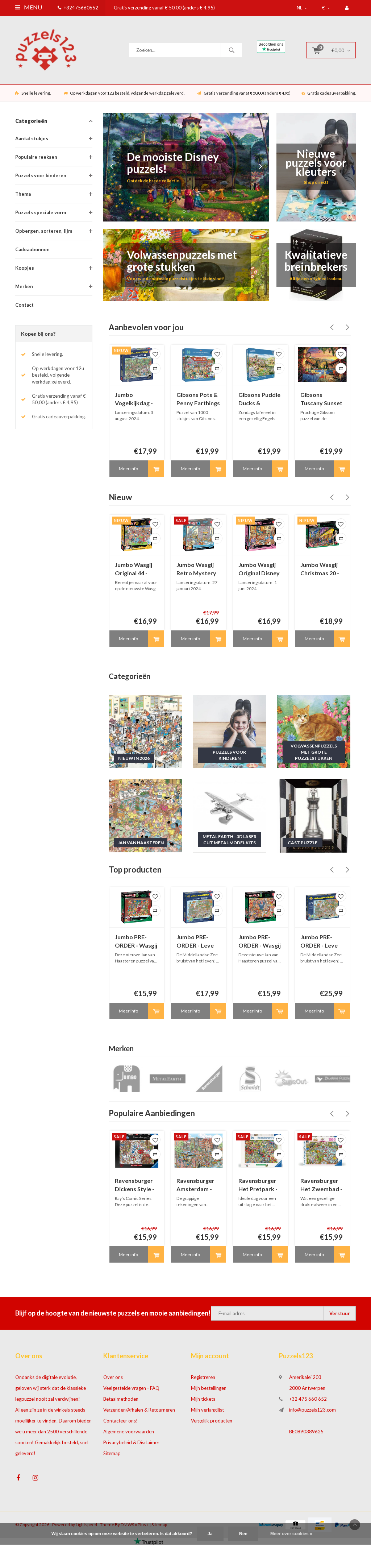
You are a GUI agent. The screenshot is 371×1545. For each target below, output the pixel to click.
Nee (243, 1533)
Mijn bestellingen (208, 1388)
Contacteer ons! (120, 1421)
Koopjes (24, 268)
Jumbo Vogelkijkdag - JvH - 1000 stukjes (134, 399)
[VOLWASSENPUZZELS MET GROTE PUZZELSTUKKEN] (314, 731)
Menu (32, 7)
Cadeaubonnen (32, 249)
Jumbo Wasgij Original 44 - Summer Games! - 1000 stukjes (134, 569)
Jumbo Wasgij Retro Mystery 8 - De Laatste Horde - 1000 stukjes (196, 569)
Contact (24, 305)
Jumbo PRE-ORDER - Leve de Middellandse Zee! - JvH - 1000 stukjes (195, 941)
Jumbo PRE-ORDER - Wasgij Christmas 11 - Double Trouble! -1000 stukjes (259, 941)
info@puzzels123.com (312, 1410)
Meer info (128, 468)
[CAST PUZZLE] (314, 815)
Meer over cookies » (291, 1533)
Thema (23, 194)
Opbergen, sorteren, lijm (43, 231)
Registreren (203, 1377)
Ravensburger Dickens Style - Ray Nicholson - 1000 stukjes (135, 1185)
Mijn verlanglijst (207, 1410)
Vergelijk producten (211, 1421)
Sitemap (112, 1453)
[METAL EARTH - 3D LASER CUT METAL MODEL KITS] (229, 815)
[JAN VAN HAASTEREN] (145, 815)
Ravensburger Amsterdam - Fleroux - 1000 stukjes (195, 1185)
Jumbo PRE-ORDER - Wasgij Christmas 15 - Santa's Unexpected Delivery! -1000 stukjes (136, 941)
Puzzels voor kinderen (40, 175)
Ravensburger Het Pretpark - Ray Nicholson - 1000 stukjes (259, 1185)
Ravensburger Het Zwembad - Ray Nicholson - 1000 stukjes (321, 1185)
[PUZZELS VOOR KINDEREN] (229, 731)
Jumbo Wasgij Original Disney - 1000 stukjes (259, 569)
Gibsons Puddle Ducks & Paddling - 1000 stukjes (259, 399)
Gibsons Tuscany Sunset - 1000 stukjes (321, 399)
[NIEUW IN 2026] (145, 731)
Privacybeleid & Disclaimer (131, 1442)
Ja (210, 1533)
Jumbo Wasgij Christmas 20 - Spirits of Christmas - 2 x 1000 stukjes (320, 569)
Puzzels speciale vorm (40, 212)
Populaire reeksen (36, 157)
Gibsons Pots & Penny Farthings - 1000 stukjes (198, 399)
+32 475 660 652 (308, 1399)
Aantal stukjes (31, 138)
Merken (24, 286)
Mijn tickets (203, 1399)
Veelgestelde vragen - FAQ (131, 1388)
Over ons (113, 1377)
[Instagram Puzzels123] (35, 1478)
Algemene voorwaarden (128, 1431)
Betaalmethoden (120, 1399)
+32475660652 (81, 8)
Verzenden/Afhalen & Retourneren (139, 1410)
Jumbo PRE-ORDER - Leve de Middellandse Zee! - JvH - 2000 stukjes (319, 941)
